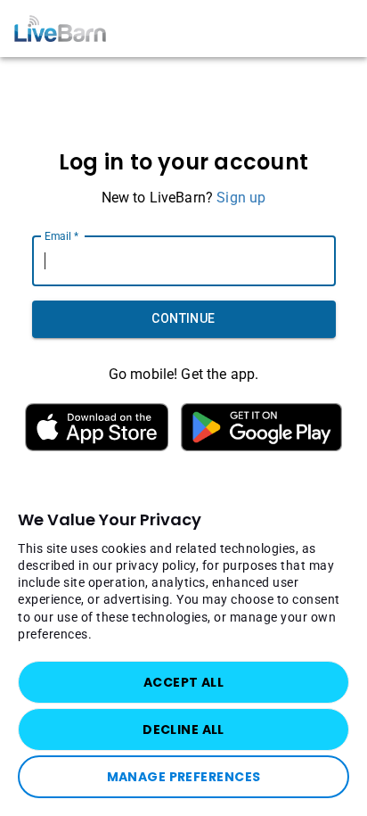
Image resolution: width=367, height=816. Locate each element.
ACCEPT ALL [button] (183, 682)
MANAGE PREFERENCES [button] (184, 777)
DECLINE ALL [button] (183, 729)
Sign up (240, 197)
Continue (183, 318)
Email (61, 235)
